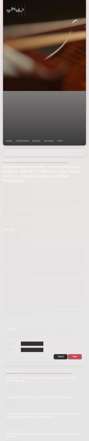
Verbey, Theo (8, 230)
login (82, 152)
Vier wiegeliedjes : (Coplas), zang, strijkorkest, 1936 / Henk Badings (39, 396)
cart (60, 141)
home (9, 141)
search (36, 141)
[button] (61, 356)
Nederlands (74, 152)
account (49, 141)
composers (22, 141)
